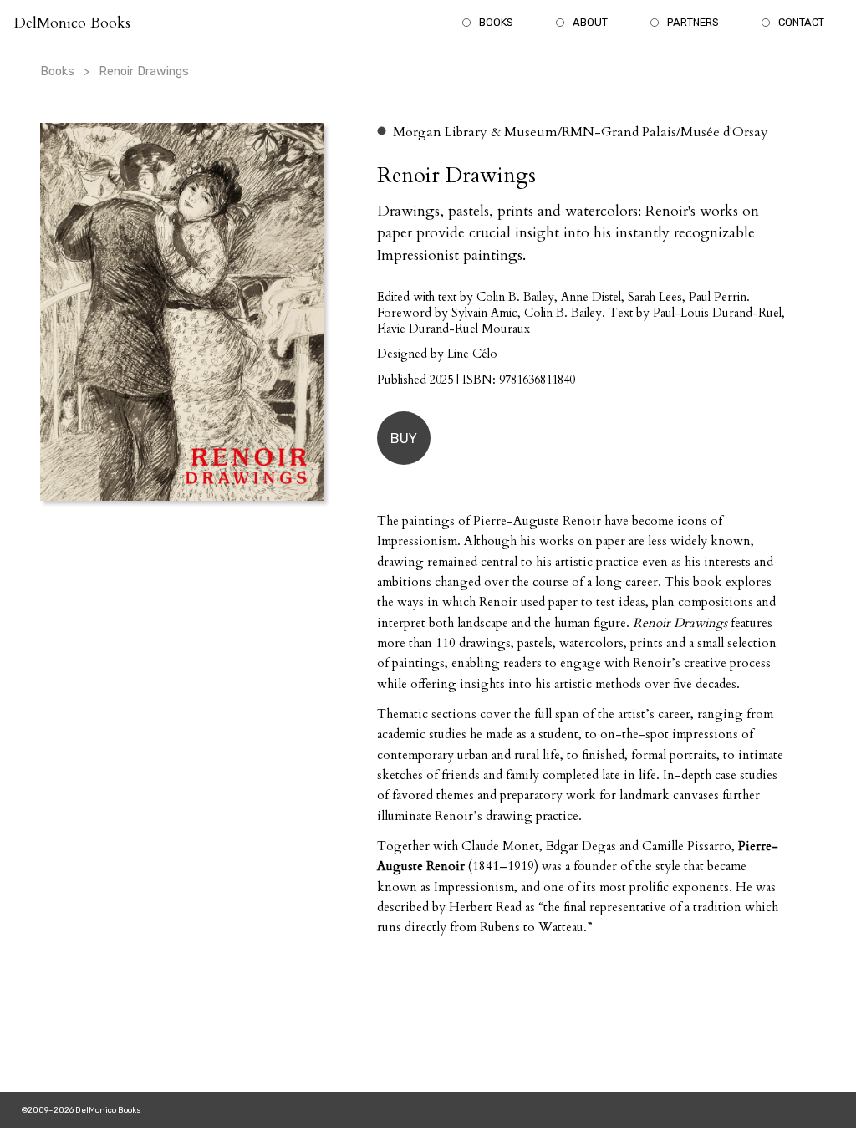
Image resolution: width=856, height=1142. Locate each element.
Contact (801, 22)
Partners (693, 22)
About (590, 22)
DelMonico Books (71, 23)
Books (496, 22)
